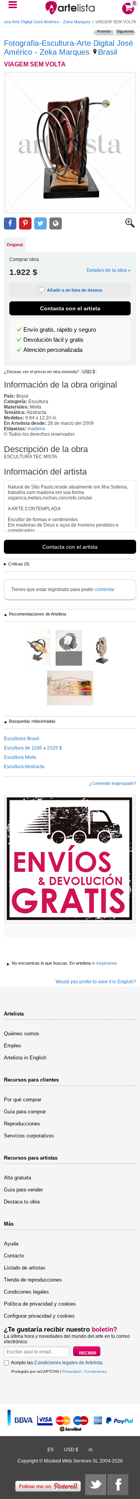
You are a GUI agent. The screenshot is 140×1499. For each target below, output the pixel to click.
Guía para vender (23, 1190)
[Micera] (70, 688)
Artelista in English (25, 1058)
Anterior (104, 31)
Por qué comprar (22, 1100)
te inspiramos (104, 963)
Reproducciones (22, 1124)
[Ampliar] (130, 226)
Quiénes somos (21, 1033)
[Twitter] (95, 1484)
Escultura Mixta (20, 757)
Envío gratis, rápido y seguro (59, 330)
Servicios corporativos (29, 1136)
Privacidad (71, 1371)
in (91, 1449)
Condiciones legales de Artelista (68, 1362)
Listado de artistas (25, 1268)
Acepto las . (57, 1362)
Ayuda (11, 1244)
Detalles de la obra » (109, 270)
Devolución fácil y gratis (53, 340)
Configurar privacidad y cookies (39, 1316)
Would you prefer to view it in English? (96, 981)
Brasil (107, 52)
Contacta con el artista (70, 308)
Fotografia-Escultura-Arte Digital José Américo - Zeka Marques (68, 47)
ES (50, 1449)
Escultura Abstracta (24, 766)
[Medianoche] (69, 648)
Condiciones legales (26, 1292)
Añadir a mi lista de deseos (74, 290)
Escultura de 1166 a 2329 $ (33, 748)
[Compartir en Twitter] (40, 223)
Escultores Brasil (21, 738)
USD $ (88, 371)
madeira (36, 428)
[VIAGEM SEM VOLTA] (70, 142)
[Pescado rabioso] (37, 648)
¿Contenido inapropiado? (112, 783)
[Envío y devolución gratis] (70, 859)
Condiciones (95, 1371)
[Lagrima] (101, 648)
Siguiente (125, 31)
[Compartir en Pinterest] (25, 223)
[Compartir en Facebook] (10, 223)
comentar (105, 589)
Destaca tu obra (22, 1202)
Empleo (12, 1046)
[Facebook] (117, 1484)
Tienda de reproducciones (33, 1280)
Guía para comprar (25, 1112)
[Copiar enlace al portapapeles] (55, 223)
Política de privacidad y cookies (40, 1304)
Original (15, 244)
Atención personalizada (52, 350)
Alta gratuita (17, 1178)
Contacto (14, 1256)
